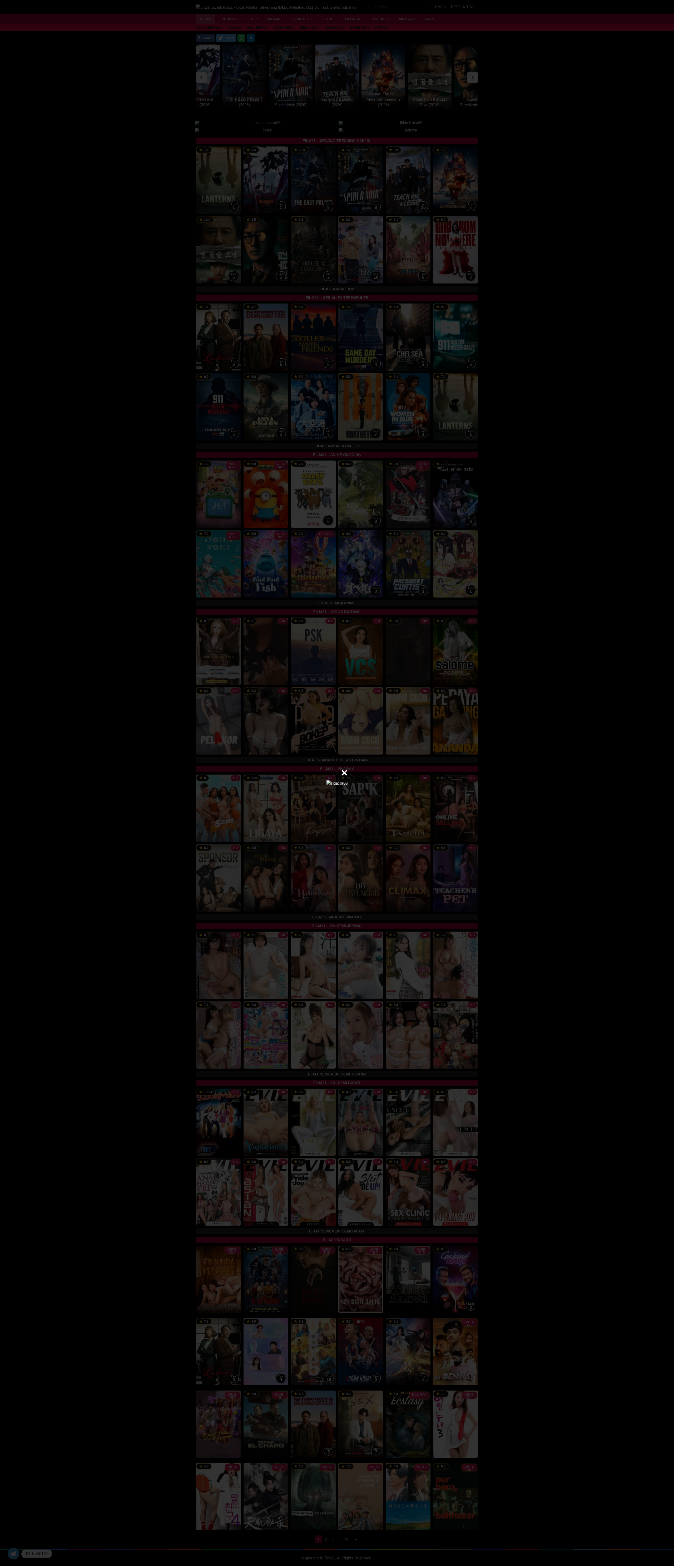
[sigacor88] (337, 783)
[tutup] (344, 773)
